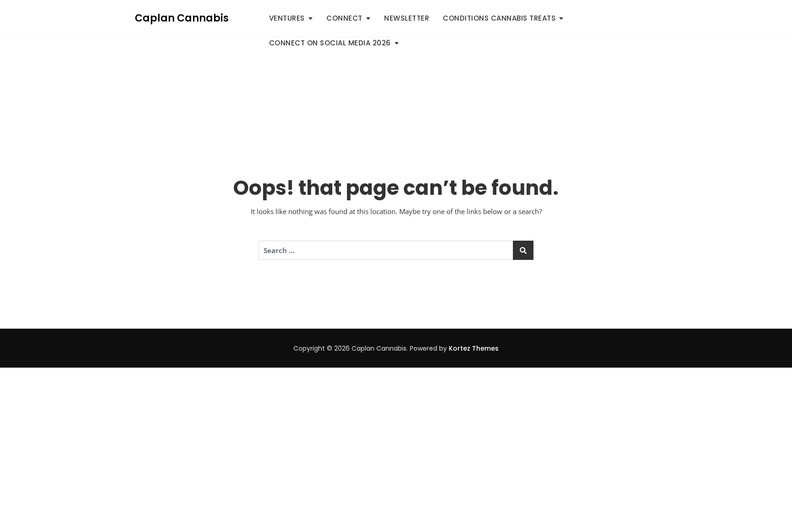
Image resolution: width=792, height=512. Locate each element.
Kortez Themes (474, 348)
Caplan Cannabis (182, 18)
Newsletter (406, 18)
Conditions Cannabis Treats (499, 18)
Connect (344, 18)
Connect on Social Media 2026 (330, 43)
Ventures (287, 18)
